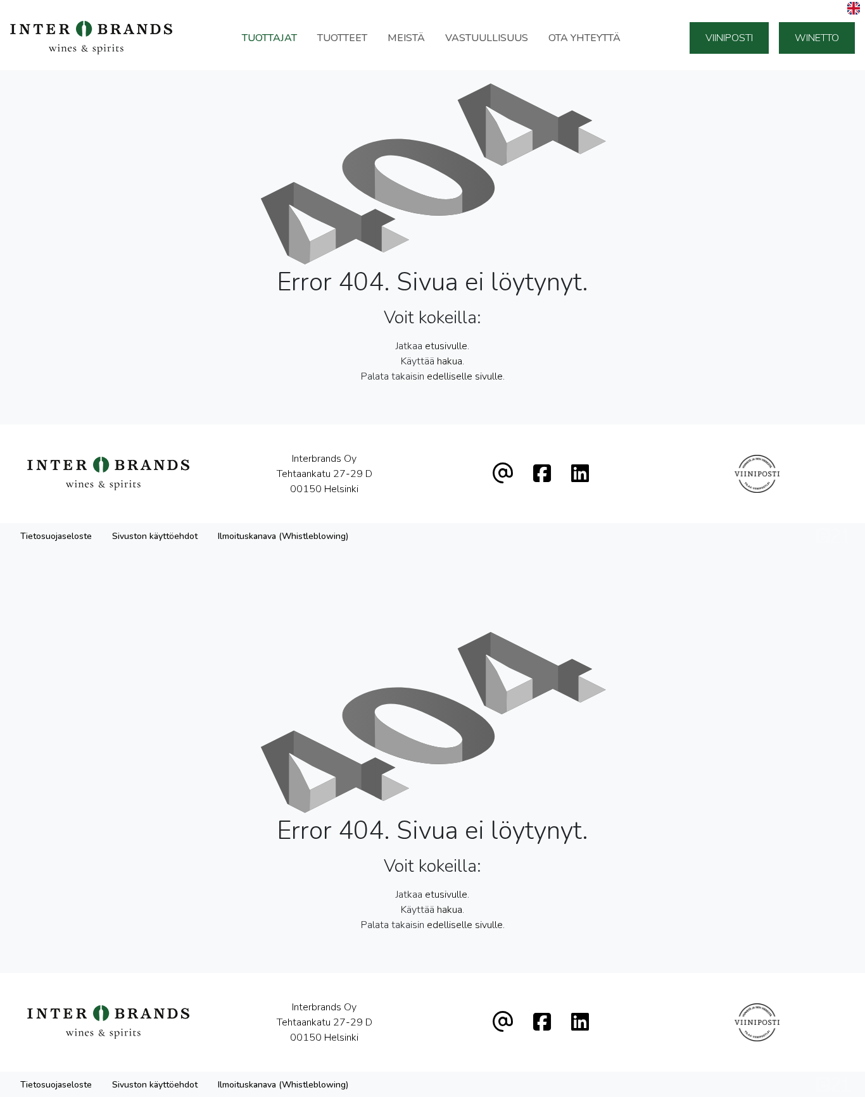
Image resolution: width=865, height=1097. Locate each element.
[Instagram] (580, 474)
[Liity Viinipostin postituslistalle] (757, 474)
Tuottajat (269, 38)
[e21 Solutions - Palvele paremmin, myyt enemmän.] (833, 536)
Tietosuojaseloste (56, 536)
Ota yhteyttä (584, 38)
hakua (449, 361)
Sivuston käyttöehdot (155, 536)
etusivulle (446, 346)
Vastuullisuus (486, 38)
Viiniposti (729, 38)
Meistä (406, 38)
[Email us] (503, 474)
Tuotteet (342, 38)
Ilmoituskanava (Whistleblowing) (283, 536)
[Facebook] (542, 474)
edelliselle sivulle (465, 376)
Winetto (817, 38)
